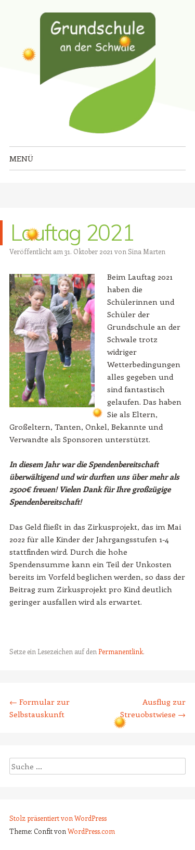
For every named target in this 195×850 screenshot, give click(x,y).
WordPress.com (91, 831)
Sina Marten (146, 251)
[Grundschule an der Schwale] (97, 73)
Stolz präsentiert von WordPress (58, 818)
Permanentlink (120, 651)
